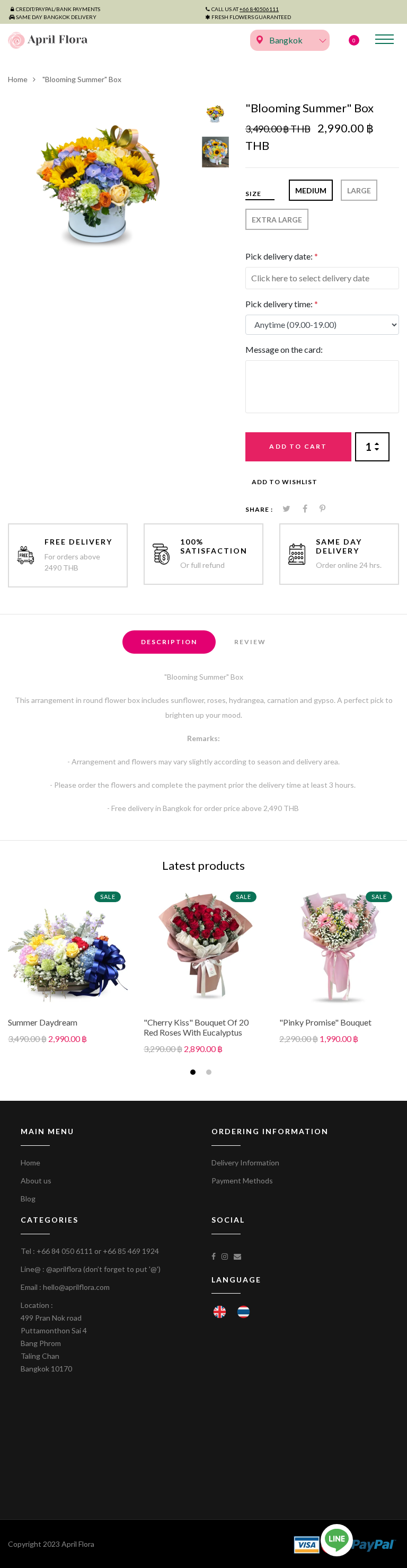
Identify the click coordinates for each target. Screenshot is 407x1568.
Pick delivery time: (281, 304)
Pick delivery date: (281, 256)
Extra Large (277, 219)
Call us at (245, 9)
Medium (310, 190)
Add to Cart (298, 446)
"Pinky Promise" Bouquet (325, 1022)
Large (359, 190)
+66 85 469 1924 (131, 1250)
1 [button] (194, 1073)
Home (18, 79)
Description (169, 642)
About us (36, 1180)
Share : (259, 509)
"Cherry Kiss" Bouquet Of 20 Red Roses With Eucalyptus (196, 1027)
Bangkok (286, 40)
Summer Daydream (42, 1022)
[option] (101, 194)
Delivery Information (245, 1162)
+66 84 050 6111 (65, 1250)
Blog (28, 1198)
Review (250, 642)
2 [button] (210, 1073)
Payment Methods (242, 1180)
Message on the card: (284, 349)
